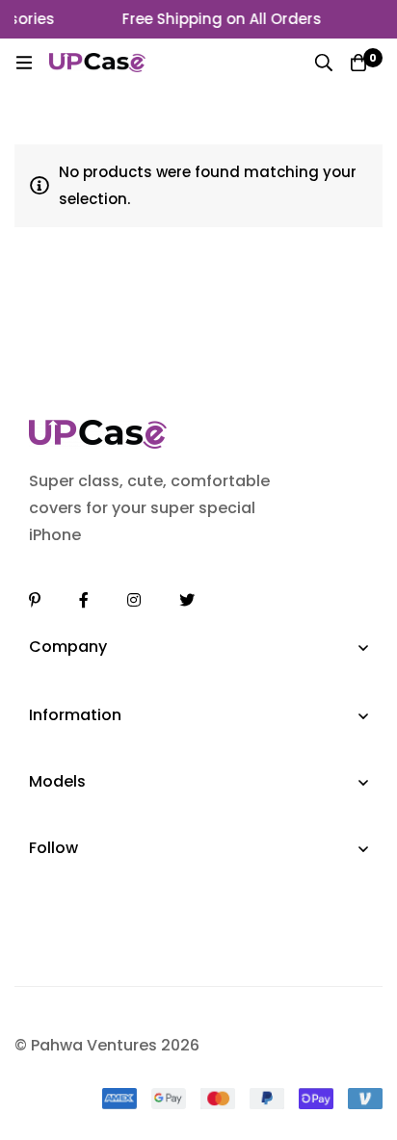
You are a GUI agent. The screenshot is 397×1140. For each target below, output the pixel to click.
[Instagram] (134, 600)
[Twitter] (187, 600)
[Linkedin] (34, 600)
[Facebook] (84, 600)
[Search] (323, 62)
